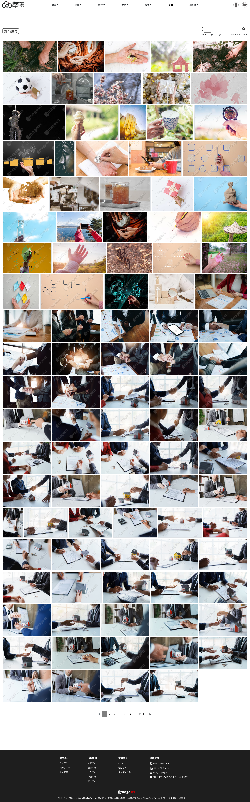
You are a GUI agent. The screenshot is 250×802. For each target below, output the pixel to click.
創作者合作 (65, 768)
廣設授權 (92, 781)
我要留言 (122, 768)
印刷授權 (92, 777)
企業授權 (92, 772)
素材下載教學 (124, 772)
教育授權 (92, 763)
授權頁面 (64, 772)
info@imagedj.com (161, 772)
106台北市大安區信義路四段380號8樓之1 (171, 777)
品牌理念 (64, 763)
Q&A (120, 763)
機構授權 (92, 768)
